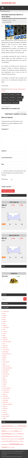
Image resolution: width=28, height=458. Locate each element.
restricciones (6, 392)
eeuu (4, 343)
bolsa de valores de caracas (14, 428)
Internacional (6, 361)
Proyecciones (11, 100)
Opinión (5, 380)
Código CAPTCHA (6, 186)
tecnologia (4, 444)
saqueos (5, 394)
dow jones (20, 431)
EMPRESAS (20, 433)
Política (4, 384)
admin (14, 20)
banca (17, 426)
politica (11, 441)
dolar (16, 431)
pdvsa (2, 441)
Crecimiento (6, 327)
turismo (5, 410)
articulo (10, 426)
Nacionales (12, 97)
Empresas (18, 94)
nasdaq (15, 438)
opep (16, 89)
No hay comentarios (7, 22)
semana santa (6, 398)
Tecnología (5, 400)
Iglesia (4, 359)
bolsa (7, 428)
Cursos (4, 333)
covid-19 (9, 431)
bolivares (3, 428)
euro (2, 436)
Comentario (5, 129)
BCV (20, 426)
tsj (7, 444)
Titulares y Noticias (6, 102)
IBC (21, 436)
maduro (12, 438)
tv (8, 444)
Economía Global (7, 341)
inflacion (3, 438)
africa (4, 313)
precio (4, 386)
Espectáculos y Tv (7, 353)
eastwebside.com (8, 2)
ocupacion (5, 376)
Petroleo (4, 100)
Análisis (4, 315)
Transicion (5, 408)
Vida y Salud (15, 102)
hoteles (4, 357)
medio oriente (6, 365)
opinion (21, 439)
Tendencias (18, 100)
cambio (4, 321)
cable (21, 428)
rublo (21, 441)
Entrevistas (5, 351)
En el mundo (5, 97)
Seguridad (5, 396)
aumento (14, 426)
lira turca (8, 438)
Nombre (4, 151)
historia (4, 355)
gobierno (12, 436)
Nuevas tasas (20, 97)
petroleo (20, 89)
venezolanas (6, 414)
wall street (9, 447)
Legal (4, 363)
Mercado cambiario (7, 368)
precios (18, 441)
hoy (19, 436)
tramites (5, 406)
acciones (4, 426)
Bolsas (4, 319)
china (7, 431)
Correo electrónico (7, 157)
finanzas (7, 436)
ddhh (4, 335)
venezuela (14, 444)
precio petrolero (7, 388)
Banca (4, 317)
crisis (4, 329)
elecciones (5, 345)
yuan (13, 447)
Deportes (5, 337)
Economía (12, 94)
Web (2, 164)
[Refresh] (11, 179)
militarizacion (6, 370)
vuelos (4, 418)
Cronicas (5, 331)
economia (5, 433)
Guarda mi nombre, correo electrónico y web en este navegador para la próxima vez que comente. (13, 173)
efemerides (15, 433)
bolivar (24, 426)
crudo (13, 89)
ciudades (5, 325)
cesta (10, 89)
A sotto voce (5, 94)
